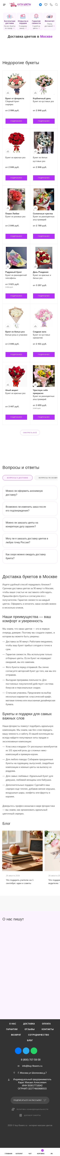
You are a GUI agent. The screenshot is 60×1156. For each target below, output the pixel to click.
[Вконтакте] (40, 5)
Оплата (46, 1024)
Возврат (16, 1035)
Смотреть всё (30, 432)
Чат (30, 1153)
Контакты (48, 1029)
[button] (10, 21)
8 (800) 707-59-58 (30, 1060)
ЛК (52, 1153)
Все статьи (56, 823)
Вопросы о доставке (17, 478)
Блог (30, 1040)
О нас (12, 1024)
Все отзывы (56, 919)
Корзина (40, 1152)
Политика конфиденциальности (32, 1109)
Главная (8, 1153)
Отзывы (30, 1029)
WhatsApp (34, 1050)
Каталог (19, 1153)
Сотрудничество (38, 1035)
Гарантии (11, 1029)
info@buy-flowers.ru (32, 1066)
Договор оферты (32, 1115)
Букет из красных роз (15, 157)
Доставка (29, 1024)
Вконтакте (18, 1050)
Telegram (26, 1050)
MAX (41, 1050)
